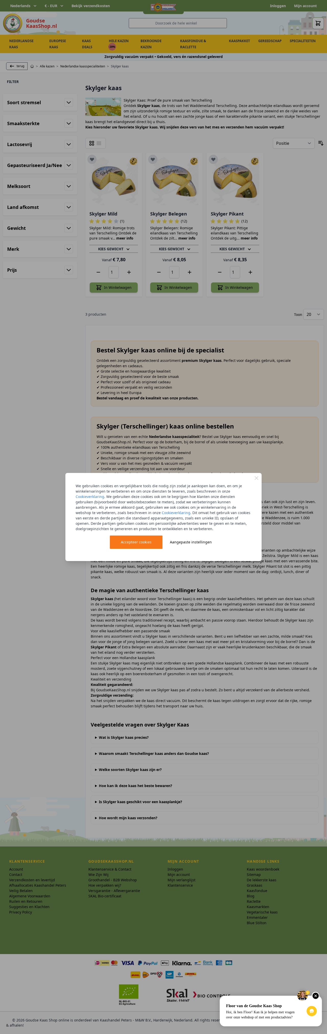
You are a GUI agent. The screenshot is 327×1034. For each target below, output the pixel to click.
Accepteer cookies (136, 542)
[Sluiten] (256, 478)
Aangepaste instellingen (191, 542)
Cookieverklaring (90, 496)
